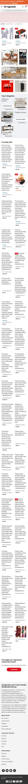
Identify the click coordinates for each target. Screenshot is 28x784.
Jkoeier (4, 245)
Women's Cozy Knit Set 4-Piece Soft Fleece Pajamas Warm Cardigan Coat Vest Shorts (7, 43)
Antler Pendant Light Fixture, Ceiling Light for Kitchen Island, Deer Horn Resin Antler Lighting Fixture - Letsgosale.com (21, 394)
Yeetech (4, 164)
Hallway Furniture (21, 119)
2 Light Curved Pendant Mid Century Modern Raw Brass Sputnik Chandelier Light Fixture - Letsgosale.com (21, 266)
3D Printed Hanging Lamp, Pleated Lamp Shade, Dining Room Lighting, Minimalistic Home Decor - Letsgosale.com (21, 317)
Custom (4, 41)
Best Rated (9, 24)
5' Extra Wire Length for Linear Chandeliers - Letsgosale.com (7, 291)
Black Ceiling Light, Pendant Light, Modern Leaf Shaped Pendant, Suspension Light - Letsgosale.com (21, 467)
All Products (18, 24)
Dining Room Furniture (8, 119)
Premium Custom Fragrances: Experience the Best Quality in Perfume (21, 186)
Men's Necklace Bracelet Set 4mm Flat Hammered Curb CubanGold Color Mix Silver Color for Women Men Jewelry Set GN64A (7, 216)
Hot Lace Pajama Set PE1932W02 (21, 639)
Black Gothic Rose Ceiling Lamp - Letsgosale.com (21, 443)
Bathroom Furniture (8, 106)
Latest (3, 24)
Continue (14, 669)
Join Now (14, 3)
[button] (15, 48)
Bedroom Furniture (21, 106)
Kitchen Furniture (8, 133)
